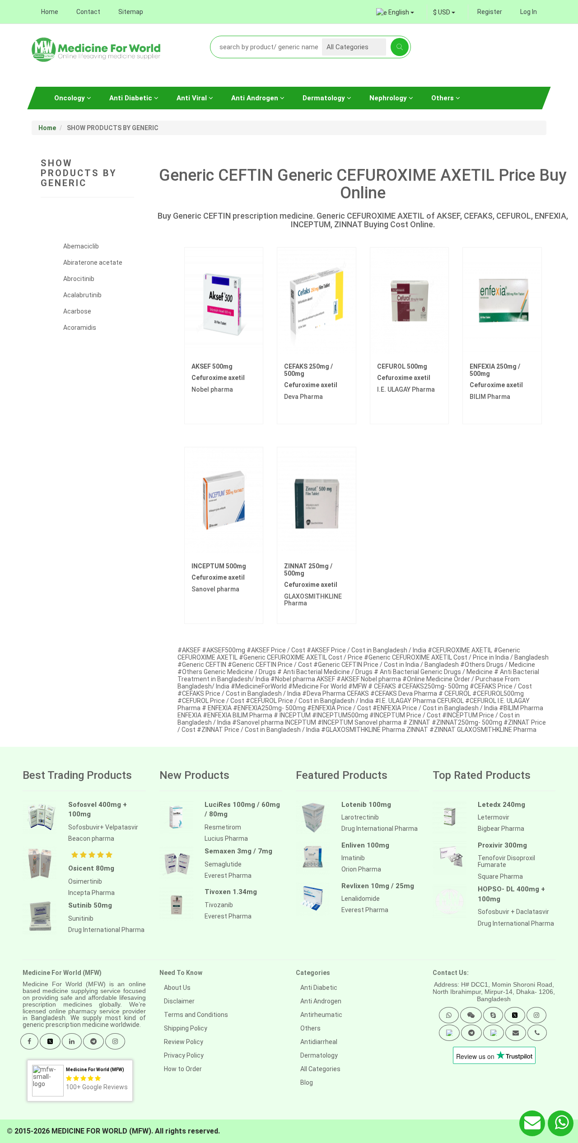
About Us (177, 987)
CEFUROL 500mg (402, 366)
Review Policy (183, 1041)
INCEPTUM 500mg (218, 566)
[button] (449, 1015)
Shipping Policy (185, 1028)
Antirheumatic (321, 1014)
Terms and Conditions (196, 1014)
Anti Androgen (255, 98)
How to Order (183, 1069)
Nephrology (389, 98)
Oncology (70, 98)
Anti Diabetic (131, 98)
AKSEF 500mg (212, 366)
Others (443, 98)
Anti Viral (193, 98)
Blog (306, 1082)
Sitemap (130, 11)
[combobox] (444, 12)
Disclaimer (179, 1001)
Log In (528, 11)
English (398, 12)
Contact (88, 11)
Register (489, 11)
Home (49, 11)
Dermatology (325, 98)
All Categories (320, 1069)
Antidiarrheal (318, 1041)
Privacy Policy (184, 1055)
